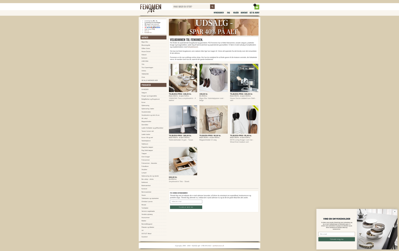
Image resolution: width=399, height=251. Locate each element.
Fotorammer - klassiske (149, 163)
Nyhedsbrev (219, 12)
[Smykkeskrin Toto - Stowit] (183, 161)
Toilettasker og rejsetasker (150, 198)
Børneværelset (146, 192)
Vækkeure (145, 144)
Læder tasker (146, 134)
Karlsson (144, 58)
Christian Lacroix (147, 201)
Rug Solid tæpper (147, 150)
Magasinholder (146, 121)
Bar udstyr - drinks (148, 179)
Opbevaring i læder (148, 108)
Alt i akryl (144, 118)
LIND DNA (145, 61)
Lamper (144, 173)
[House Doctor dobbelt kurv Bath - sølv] (244, 78)
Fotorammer (146, 160)
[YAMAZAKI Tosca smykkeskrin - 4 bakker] (183, 78)
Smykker (144, 169)
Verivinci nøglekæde (148, 211)
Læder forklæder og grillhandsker (152, 128)
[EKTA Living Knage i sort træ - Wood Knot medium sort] (244, 120)
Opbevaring (145, 105)
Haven (144, 195)
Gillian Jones (146, 48)
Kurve (143, 102)
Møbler (144, 221)
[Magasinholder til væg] (213, 120)
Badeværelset (146, 185)
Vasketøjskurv (146, 141)
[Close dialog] (395, 211)
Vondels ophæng (147, 214)
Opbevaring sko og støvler (150, 176)
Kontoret (144, 189)
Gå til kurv (254, 12)
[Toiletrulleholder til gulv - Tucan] (183, 120)
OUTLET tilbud (146, 233)
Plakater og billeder (148, 227)
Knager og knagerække (149, 96)
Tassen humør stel (148, 131)
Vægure (144, 92)
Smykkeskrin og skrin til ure (150, 115)
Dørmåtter (145, 125)
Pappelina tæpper (147, 147)
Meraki (144, 205)
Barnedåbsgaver (147, 224)
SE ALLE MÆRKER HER (150, 80)
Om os (147, 31)
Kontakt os (148, 32)
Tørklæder (145, 208)
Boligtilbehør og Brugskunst (151, 99)
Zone (143, 77)
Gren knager (146, 157)
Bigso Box (145, 42)
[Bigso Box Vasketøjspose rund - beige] (213, 78)
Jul (142, 230)
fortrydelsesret (193, 47)
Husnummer (146, 217)
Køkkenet (145, 182)
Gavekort (145, 237)
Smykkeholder (146, 112)
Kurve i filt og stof (147, 137)
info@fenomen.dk (218, 246)
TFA (143, 64)
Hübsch (144, 55)
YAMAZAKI (145, 74)
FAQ (228, 12)
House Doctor (146, 51)
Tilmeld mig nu (337, 239)
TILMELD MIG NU (186, 207)
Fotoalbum (145, 166)
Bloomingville (146, 45)
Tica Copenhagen (147, 67)
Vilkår (236, 12)
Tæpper (144, 153)
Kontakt (244, 12)
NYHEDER (145, 89)
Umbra (144, 71)
